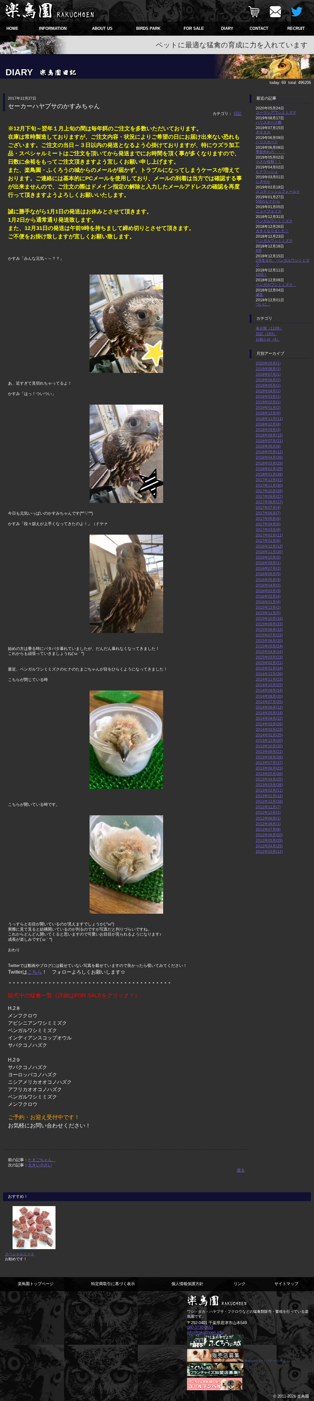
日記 (238, 113)
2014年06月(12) (269, 707)
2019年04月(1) (268, 391)
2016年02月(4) (268, 596)
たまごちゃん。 (42, 1160)
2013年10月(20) (269, 746)
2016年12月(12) (269, 546)
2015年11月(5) (268, 613)
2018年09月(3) (268, 430)
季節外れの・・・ (270, 152)
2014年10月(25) (269, 685)
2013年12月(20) (269, 740)
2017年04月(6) (268, 524)
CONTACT (259, 28)
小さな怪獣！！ (268, 162)
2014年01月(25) (269, 735)
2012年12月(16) (269, 801)
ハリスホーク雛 (268, 122)
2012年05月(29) (269, 840)
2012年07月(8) (268, 829)
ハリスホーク (267, 142)
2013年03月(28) (269, 785)
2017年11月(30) (269, 485)
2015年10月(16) (269, 618)
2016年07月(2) (268, 568)
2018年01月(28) (269, 474)
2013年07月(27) (269, 763)
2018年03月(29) (269, 463)
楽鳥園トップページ (36, 1283)
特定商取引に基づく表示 (113, 1283)
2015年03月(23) (269, 657)
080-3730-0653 (200, 1327)
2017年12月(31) (269, 480)
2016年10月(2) (268, 557)
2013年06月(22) (269, 768)
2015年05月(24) (269, 646)
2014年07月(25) (269, 702)
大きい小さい (40, 1165)
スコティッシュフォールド (278, 191)
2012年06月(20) (269, 835)
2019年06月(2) (268, 380)
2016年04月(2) (268, 585)
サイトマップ (286, 1283)
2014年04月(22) (269, 718)
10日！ (261, 274)
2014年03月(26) (269, 724)
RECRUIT (296, 28)
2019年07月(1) (268, 374)
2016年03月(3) (268, 591)
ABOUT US (102, 28)
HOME (12, 28)
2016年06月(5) (268, 574)
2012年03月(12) (269, 851)
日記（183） (266, 334)
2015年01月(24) (269, 668)
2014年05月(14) (269, 713)
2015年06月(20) (269, 641)
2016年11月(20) (269, 552)
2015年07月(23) (269, 635)
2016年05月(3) (268, 580)
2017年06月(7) (268, 513)
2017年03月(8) (268, 530)
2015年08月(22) (269, 629)
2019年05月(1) (268, 385)
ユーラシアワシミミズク (276, 112)
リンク (240, 1283)
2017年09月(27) (269, 496)
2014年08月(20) (269, 696)
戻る (241, 1170)
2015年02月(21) (269, 663)
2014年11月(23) (269, 679)
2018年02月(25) (269, 469)
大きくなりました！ (272, 231)
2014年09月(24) (269, 690)
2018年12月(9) (268, 413)
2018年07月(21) (269, 441)
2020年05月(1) (268, 363)
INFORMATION (53, 28)
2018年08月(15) (269, 435)
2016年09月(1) (268, 563)
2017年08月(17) (269, 502)
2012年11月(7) (268, 807)
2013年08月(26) (269, 757)
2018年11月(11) (269, 419)
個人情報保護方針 (187, 1283)
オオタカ (263, 132)
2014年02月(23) (269, 729)
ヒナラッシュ (267, 171)
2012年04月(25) (269, 846)
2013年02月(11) (269, 790)
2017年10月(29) (269, 491)
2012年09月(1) (268, 818)
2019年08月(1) (268, 369)
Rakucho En (254, 1361)
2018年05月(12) (269, 452)
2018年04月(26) (269, 457)
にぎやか (263, 182)
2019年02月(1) (268, 402)
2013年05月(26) (269, 774)
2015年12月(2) (268, 607)
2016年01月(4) (268, 602)
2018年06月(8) (268, 446)
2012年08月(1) (268, 824)
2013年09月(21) (269, 752)
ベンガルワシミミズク (274, 221)
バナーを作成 (276, 1361)
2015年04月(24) (269, 652)
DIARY (227, 28)
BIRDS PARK (148, 28)
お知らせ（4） (268, 339)
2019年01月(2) (268, 408)
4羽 (259, 250)
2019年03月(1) (268, 396)
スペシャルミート (19, 1254)
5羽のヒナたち (268, 201)
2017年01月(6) (268, 541)
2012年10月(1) (268, 812)
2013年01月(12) (269, 796)
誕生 (259, 294)
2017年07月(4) (268, 507)
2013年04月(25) (269, 779)
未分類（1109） (269, 328)
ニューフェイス (268, 211)
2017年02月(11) (269, 535)
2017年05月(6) (268, 518)
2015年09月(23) (269, 624)
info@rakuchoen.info (205, 1332)
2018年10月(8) (268, 424)
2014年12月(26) (269, 674)
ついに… (263, 304)
